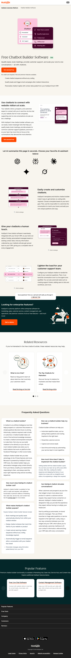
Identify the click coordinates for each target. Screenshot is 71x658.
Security (32, 653)
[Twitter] (37, 632)
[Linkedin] (41, 632)
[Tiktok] (49, 632)
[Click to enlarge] (53, 113)
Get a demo (11, 322)
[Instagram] (28, 632)
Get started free (9, 70)
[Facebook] (24, 632)
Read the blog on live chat (21, 389)
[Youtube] (32, 632)
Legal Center (12, 653)
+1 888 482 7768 (35, 297)
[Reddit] (45, 632)
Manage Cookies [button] (58, 653)
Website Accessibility (44, 653)
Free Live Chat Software (18, 583)
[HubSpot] (5, 2)
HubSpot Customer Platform (9, 8)
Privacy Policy (23, 653)
